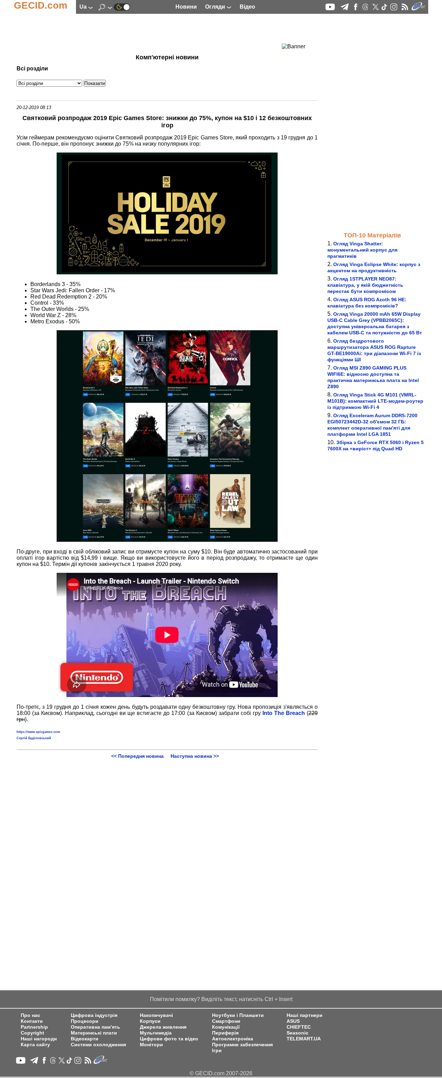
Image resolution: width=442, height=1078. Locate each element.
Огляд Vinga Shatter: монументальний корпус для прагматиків (362, 250)
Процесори (84, 1021)
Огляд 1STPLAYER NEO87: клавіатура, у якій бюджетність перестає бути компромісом (365, 285)
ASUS (293, 1021)
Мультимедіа (156, 1033)
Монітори (151, 1044)
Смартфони (226, 1021)
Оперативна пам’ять (95, 1027)
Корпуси (150, 1021)
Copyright (32, 1033)
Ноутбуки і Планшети (238, 1015)
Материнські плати (94, 1033)
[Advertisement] (154, 32)
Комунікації (226, 1027)
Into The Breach (283, 713)
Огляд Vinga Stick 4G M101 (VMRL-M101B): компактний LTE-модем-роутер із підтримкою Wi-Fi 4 (375, 401)
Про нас (30, 1015)
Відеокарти (84, 1038)
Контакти (32, 1021)
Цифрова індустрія (94, 1015)
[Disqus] (167, 845)
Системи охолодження (98, 1044)
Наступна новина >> (195, 756)
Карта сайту (35, 1044)
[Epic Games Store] (167, 272)
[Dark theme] (122, 7)
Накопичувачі (156, 1015)
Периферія (225, 1033)
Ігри (217, 1050)
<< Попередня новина (137, 756)
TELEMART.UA (304, 1038)
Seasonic (297, 1033)
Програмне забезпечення (242, 1044)
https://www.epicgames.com (38, 732)
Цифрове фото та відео (169, 1038)
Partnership (34, 1027)
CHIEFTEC (299, 1027)
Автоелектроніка (232, 1038)
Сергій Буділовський (34, 738)
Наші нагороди (39, 1038)
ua (83, 7)
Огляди (216, 7)
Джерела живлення (163, 1027)
